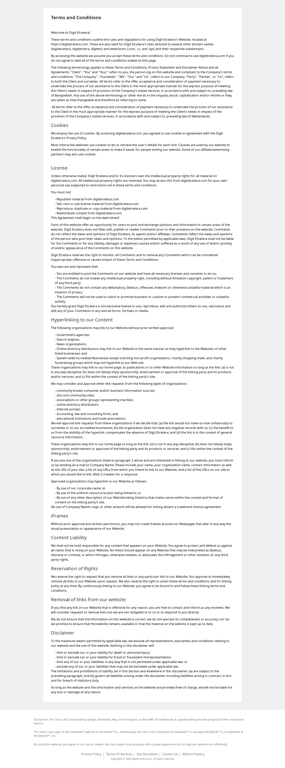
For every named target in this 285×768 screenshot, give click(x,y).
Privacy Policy (91, 754)
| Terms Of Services (118, 754)
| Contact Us (169, 754)
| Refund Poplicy (191, 754)
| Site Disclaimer (146, 754)
